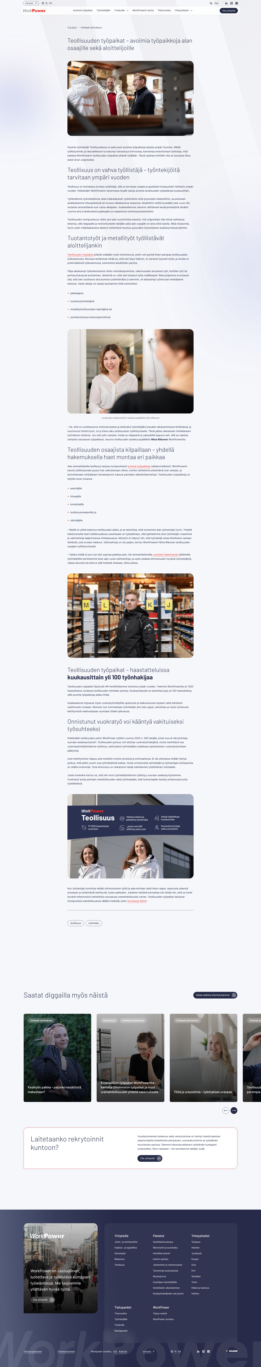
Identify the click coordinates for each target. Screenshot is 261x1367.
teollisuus (75, 923)
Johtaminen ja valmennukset (167, 1264)
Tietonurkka (121, 1313)
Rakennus (120, 1259)
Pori (193, 1270)
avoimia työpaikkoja (139, 466)
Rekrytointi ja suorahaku (165, 1247)
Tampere (195, 1242)
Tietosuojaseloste (33, 1351)
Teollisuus (120, 1264)
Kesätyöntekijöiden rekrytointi (168, 1293)
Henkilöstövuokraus (163, 1242)
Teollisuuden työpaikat (80, 254)
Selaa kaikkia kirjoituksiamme (213, 995)
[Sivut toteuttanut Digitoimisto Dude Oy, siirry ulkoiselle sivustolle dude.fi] (231, 1351)
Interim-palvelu (160, 1259)
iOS (115, 1351)
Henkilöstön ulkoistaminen (166, 1287)
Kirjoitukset (109, 1020)
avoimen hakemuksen (166, 554)
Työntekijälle (121, 1319)
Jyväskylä (196, 1253)
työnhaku (93, 923)
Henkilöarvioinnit (161, 1253)
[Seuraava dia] (234, 1110)
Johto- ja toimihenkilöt (126, 1242)
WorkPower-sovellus (163, 1319)
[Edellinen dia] (225, 1110)
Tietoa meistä (160, 1313)
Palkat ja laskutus (200, 1287)
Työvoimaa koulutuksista (165, 1270)
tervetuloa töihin (136, 901)
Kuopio (194, 1259)
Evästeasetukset (66, 1351)
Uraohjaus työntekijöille (165, 1282)
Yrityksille (119, 1325)
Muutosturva (159, 1276)
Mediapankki (121, 1330)
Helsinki (195, 1247)
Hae (216, 3)
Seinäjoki (196, 1276)
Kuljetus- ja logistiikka (126, 1247)
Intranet (29, 3)
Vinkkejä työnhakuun (91, 27)
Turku (194, 1282)
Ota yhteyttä (228, 10)
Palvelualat (120, 1253)
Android (123, 1351)
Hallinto (195, 1293)
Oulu (193, 1264)
